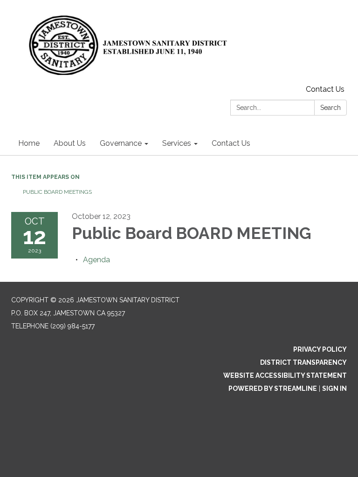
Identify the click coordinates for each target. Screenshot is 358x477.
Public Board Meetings (57, 192)
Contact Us (325, 89)
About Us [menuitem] (70, 143)
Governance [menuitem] (121, 143)
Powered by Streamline (272, 388)
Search (330, 107)
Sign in (334, 388)
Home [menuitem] (29, 143)
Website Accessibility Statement (285, 375)
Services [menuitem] (176, 143)
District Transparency (303, 362)
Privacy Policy (320, 349)
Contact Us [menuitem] (231, 143)
